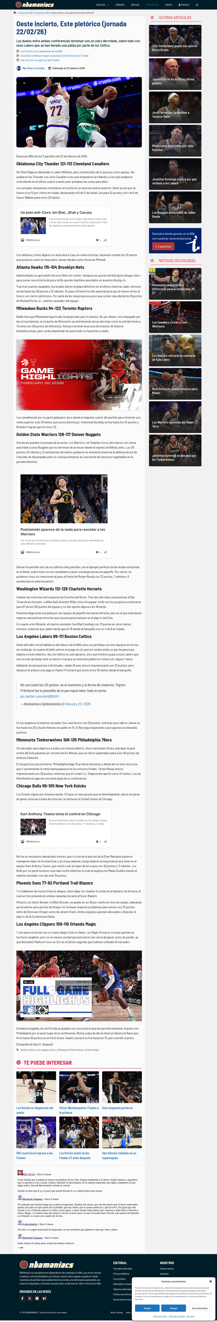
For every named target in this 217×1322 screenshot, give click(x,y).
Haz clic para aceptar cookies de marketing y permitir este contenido (79, 375)
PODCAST (185, 4)
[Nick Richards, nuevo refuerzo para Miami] (175, 384)
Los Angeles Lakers (47, 1049)
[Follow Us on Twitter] (30, 1298)
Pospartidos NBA (26, 12)
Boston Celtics (28, 1049)
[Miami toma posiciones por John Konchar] (175, 141)
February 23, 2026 (77, 703)
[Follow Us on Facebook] (22, 1298)
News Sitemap (117, 1312)
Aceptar (147, 1308)
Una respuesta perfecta (117, 1108)
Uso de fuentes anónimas (124, 1299)
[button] (210, 1281)
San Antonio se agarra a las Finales (40, 60)
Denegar (173, 1308)
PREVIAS (135, 4)
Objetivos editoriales (122, 1289)
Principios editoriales (122, 1268)
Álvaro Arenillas (36, 68)
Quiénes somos (167, 1268)
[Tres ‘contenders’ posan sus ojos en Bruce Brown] (175, 41)
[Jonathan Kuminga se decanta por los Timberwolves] (175, 450)
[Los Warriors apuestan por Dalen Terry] (175, 417)
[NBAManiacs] (35, 5)
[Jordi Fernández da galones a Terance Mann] (175, 107)
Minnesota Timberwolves (70, 1049)
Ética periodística (121, 1273)
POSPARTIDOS (152, 4)
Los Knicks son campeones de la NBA (41, 51)
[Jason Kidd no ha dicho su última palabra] (175, 74)
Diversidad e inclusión (123, 1283)
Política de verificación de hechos (128, 1294)
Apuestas (164, 1273)
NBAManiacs (13, 13)
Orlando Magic (92, 1049)
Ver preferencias (200, 1308)
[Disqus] (79, 1208)
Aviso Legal (131, 1312)
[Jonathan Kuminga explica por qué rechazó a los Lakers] (175, 174)
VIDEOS (168, 4)
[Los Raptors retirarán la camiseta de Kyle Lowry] (175, 350)
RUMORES (120, 4)
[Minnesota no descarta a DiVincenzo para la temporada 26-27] (175, 284)
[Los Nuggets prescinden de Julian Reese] (175, 207)
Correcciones (119, 1278)
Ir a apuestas (163, 246)
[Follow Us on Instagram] (37, 1298)
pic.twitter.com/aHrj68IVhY (39, 696)
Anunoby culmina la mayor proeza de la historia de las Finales (55, 55)
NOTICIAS (100, 4)
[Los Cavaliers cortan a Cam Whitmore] (175, 317)
